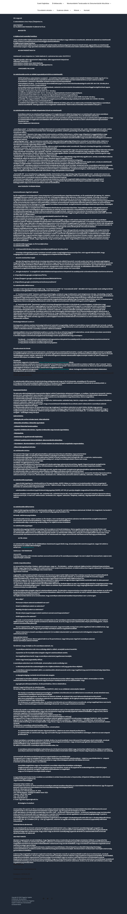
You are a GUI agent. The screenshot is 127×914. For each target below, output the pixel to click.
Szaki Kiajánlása (43, 3)
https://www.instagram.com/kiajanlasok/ (54, 369)
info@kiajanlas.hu (27, 547)
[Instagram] (52, 898)
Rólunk (76, 10)
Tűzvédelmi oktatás (44, 10)
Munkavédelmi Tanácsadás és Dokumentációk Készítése (88, 3)
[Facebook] (43, 898)
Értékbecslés (57, 3)
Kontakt (87, 10)
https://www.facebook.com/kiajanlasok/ (54, 362)
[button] (63, 3)
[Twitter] (47, 898)
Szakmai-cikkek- (63, 10)
